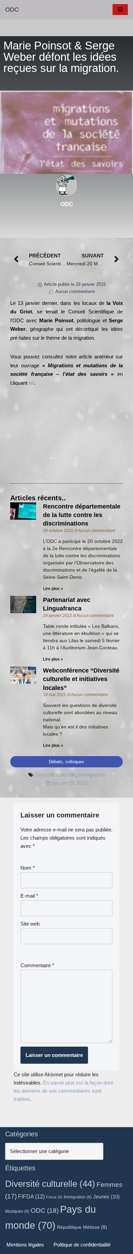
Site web (30, 924)
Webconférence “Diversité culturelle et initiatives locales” (81, 679)
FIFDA (31, 1196)
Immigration (91, 775)
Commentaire (37, 965)
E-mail (29, 896)
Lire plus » (53, 588)
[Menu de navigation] (120, 9)
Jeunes (106, 1196)
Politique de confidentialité (82, 1245)
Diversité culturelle (55, 775)
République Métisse (82, 1227)
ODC (45, 1210)
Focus (54, 1197)
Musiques (17, 1211)
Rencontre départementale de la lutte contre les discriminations (81, 515)
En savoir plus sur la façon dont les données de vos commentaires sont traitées (63, 1091)
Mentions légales (25, 1245)
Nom (27, 868)
